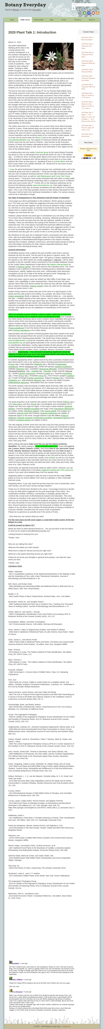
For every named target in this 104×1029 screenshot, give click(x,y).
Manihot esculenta (31, 409)
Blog (51, 20)
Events (64, 20)
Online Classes (25, 20)
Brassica (38, 380)
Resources (78, 20)
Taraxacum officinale (48, 369)
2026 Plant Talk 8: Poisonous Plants (87, 71)
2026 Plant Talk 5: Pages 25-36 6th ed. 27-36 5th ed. (88, 95)
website (52, 458)
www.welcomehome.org (42, 185)
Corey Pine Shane (62, 176)
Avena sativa (50, 411)
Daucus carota (24, 267)
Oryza (33, 404)
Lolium (64, 411)
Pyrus (21, 376)
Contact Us (66, 1026)
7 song (11, 169)
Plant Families (39, 20)
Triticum (66, 402)
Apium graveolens (16, 296)
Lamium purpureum (27, 373)
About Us (92, 20)
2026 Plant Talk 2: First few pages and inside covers (88, 128)
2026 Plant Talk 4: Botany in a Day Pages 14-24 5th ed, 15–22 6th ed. (88, 105)
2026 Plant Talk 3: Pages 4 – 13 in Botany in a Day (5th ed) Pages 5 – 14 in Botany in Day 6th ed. (89, 117)
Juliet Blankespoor (43, 176)
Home (12, 20)
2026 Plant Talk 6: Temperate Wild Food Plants (88, 87)
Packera (56, 378)
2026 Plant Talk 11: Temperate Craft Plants (88, 46)
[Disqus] (41, 932)
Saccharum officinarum (64, 409)
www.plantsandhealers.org (19, 140)
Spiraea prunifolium (63, 367)
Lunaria (47, 373)
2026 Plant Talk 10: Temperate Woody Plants (88, 55)
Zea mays (17, 404)
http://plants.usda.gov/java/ (57, 264)
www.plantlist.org (15, 343)
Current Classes (88, 32)
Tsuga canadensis (16, 328)
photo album (60, 161)
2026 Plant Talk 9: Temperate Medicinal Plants (88, 63)
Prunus (12, 364)
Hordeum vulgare (32, 411)
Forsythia (47, 371)
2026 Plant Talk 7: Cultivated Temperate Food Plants (88, 78)
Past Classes (88, 142)
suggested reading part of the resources (57, 470)
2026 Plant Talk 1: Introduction (87, 135)
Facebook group (41, 152)
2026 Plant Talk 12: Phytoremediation (87, 38)
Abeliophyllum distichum (19, 383)
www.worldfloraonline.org (18, 340)
